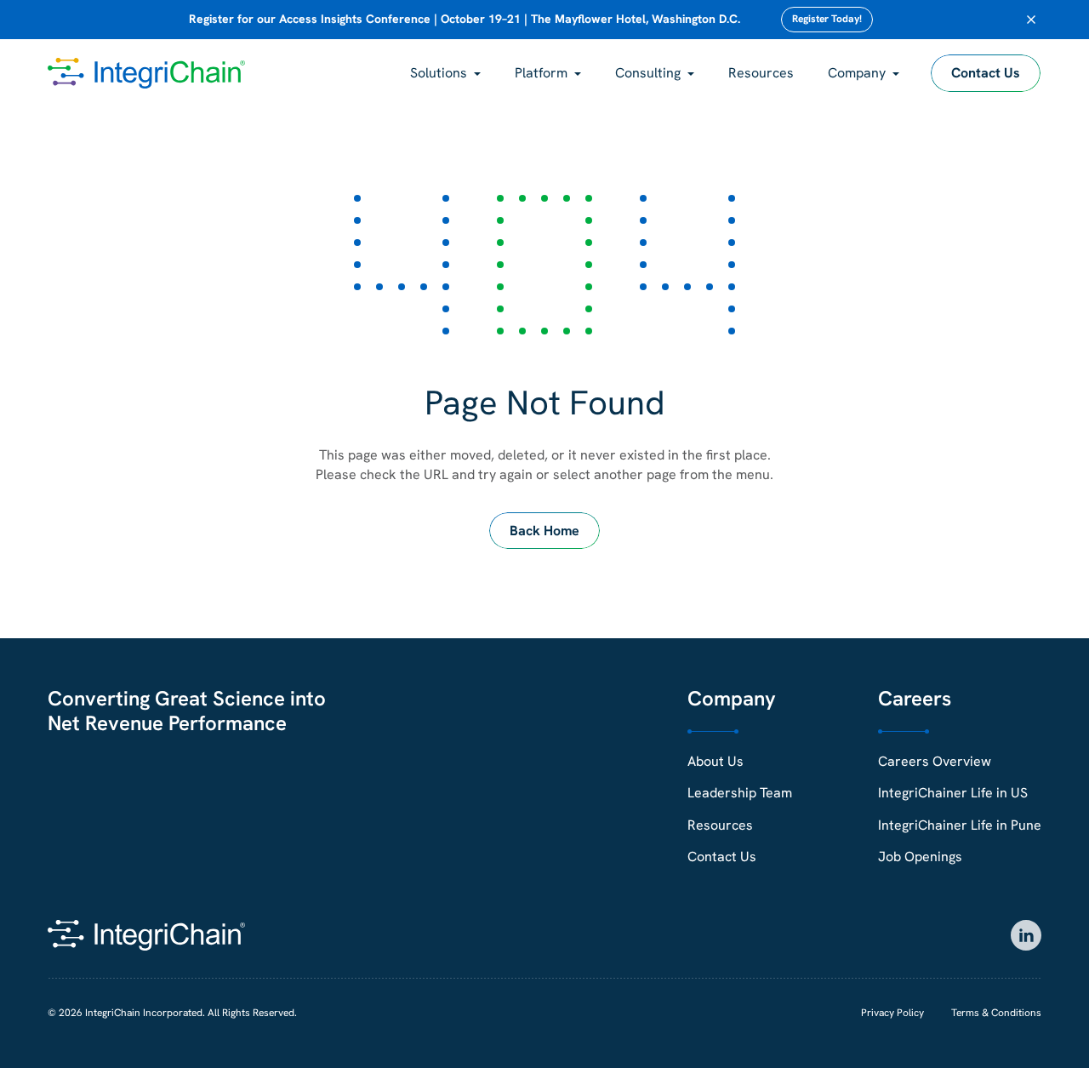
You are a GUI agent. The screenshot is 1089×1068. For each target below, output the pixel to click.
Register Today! (827, 19)
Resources (761, 73)
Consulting (648, 73)
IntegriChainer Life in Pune (959, 825)
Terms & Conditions (996, 1012)
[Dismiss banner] (1031, 19)
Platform (541, 73)
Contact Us (985, 73)
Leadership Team (739, 793)
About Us (715, 761)
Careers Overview (934, 761)
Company (857, 73)
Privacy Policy (892, 1012)
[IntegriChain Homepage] (146, 73)
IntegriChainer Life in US (953, 793)
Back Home (544, 531)
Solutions (438, 73)
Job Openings (920, 856)
